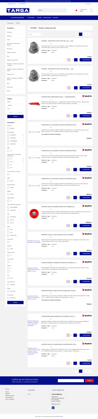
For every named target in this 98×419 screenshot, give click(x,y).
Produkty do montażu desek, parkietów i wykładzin (15, 64)
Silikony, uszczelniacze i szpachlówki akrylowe (15, 79)
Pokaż (15, 302)
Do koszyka (86, 59)
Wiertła (8, 91)
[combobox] (36, 34)
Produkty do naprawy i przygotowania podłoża (15, 70)
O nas (29, 394)
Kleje (8, 56)
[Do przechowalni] (64, 59)
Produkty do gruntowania (12, 60)
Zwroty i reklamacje (9, 399)
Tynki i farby (10, 87)
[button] (31, 390)
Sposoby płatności (9, 397)
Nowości (39, 17)
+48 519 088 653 (22, 3)
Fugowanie (9, 36)
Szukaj (15, 116)
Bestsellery (47, 17)
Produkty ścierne (10, 74)
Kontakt (55, 17)
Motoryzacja (9, 48)
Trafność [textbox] (30, 34)
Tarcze (8, 83)
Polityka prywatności (9, 395)
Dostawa (7, 391)
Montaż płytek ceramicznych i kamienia (13, 44)
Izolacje (9, 39)
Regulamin (7, 393)
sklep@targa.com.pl (12, 3)
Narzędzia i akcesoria (11, 52)
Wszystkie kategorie (17, 17)
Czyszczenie (9, 32)
